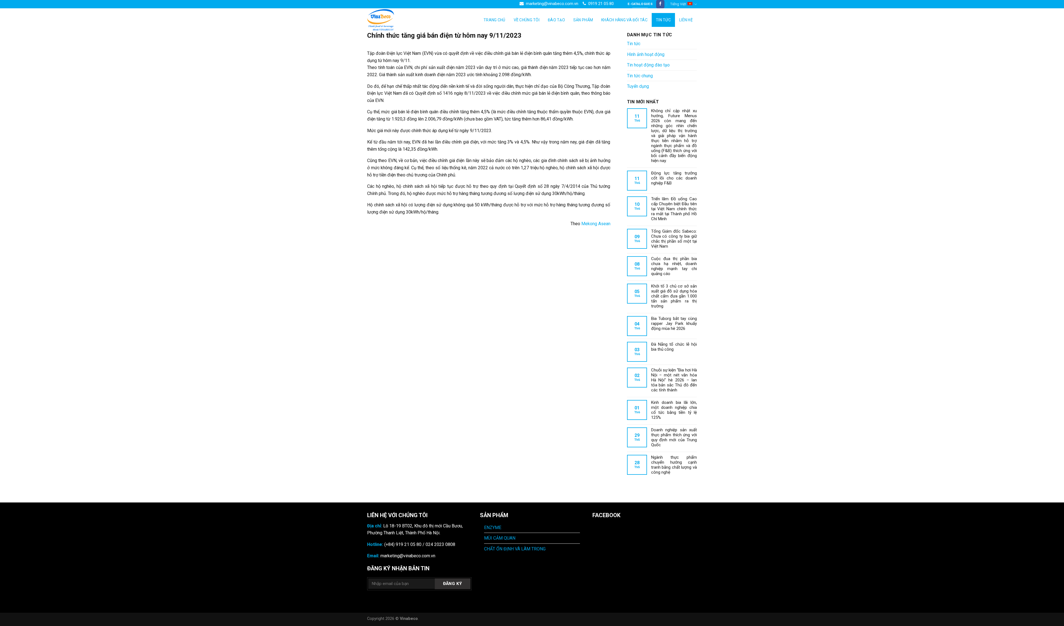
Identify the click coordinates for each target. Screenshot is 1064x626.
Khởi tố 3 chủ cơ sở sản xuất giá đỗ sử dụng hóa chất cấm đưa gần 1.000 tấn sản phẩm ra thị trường (674, 296)
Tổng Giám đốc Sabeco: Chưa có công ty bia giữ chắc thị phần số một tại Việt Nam (674, 239)
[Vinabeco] (395, 19)
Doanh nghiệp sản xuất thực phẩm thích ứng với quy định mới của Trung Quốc (674, 437)
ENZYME (492, 527)
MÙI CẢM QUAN (499, 538)
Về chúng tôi (526, 20)
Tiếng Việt (678, 4)
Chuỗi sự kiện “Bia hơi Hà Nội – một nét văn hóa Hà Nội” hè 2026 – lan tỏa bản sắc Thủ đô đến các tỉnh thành (674, 380)
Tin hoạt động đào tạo (648, 65)
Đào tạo (556, 20)
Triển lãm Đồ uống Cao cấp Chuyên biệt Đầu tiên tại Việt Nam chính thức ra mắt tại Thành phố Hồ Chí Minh (674, 208)
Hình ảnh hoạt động (645, 54)
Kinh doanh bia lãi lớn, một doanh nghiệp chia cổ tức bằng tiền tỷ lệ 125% (674, 410)
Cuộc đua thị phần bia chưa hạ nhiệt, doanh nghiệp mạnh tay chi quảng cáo (674, 266)
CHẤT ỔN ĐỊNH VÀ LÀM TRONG (515, 548)
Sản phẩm (583, 20)
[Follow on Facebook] (660, 4)
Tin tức (663, 20)
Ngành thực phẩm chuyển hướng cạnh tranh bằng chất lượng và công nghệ (674, 465)
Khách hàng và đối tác (624, 20)
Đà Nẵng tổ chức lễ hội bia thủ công (674, 347)
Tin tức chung (640, 75)
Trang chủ (494, 20)
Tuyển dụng (638, 86)
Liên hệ (686, 20)
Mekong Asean (595, 223)
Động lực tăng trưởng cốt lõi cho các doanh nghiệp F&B (674, 178)
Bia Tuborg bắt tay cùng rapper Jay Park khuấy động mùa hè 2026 (674, 323)
